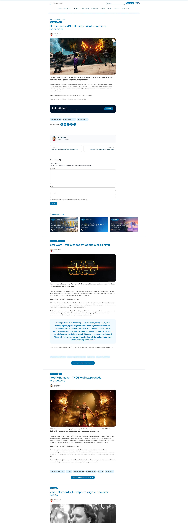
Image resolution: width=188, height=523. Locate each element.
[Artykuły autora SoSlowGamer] (54, 138)
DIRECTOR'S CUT (82, 119)
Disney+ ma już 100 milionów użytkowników (67, 299)
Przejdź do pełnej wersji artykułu (82, 363)
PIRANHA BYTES (91, 471)
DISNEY (69, 357)
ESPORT (109, 8)
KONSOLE (77, 8)
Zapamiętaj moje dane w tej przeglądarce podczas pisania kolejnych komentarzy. (69, 199)
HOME (51, 19)
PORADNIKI (94, 8)
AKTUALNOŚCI (58, 19)
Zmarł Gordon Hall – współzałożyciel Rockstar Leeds (79, 493)
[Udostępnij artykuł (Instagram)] (65, 124)
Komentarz (52, 168)
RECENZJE (85, 8)
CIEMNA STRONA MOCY (58, 357)
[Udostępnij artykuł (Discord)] (74, 124)
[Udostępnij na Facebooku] (61, 124)
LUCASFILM (91, 357)
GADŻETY (117, 8)
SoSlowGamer (57, 33)
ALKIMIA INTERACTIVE (57, 471)
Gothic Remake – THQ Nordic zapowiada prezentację (75, 379)
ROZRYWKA (53, 241)
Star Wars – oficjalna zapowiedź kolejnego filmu (80, 244)
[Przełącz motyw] (137, 3)
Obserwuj (109, 108)
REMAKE (100, 471)
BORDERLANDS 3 (56, 119)
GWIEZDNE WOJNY (79, 357)
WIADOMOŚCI (63, 8)
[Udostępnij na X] (71, 124)
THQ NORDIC (109, 471)
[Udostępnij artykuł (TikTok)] (68, 124)
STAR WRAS (105, 357)
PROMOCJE (126, 8)
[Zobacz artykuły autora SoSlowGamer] (51, 34)
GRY (70, 8)
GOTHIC (69, 471)
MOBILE (102, 8)
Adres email (53, 193)
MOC (98, 357)
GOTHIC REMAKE (79, 471)
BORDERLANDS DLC (69, 119)
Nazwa (51, 186)
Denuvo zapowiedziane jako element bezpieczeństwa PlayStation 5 (73, 95)
